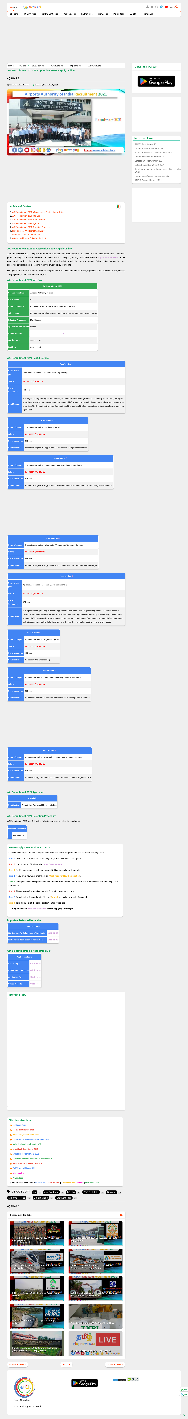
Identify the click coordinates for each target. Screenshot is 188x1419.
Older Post (115, 1364)
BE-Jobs (22, 65)
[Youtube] (166, 7)
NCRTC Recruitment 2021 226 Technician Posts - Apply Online (36, 1266)
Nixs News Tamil (92, 1183)
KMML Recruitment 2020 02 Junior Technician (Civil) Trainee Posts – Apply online (35, 1349)
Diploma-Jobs (76, 65)
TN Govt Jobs (30, 14)
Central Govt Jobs (50, 14)
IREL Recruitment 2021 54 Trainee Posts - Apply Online (35, 1294)
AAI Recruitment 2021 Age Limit (26, 223)
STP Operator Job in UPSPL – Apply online (91, 1350)
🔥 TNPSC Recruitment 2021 (22, 1130)
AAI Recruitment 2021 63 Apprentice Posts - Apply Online (38, 212)
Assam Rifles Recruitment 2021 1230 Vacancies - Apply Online (36, 1239)
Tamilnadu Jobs (53, 1183)
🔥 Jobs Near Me (17, 1173)
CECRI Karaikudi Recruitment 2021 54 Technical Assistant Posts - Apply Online (94, 1294)
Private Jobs (149, 14)
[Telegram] (161, 7)
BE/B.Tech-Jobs (39, 65)
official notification (37, 908)
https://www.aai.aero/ (108, 257)
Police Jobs (118, 14)
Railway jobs (87, 14)
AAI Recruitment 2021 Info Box (26, 216)
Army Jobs (103, 14)
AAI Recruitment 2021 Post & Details (28, 219)
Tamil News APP (68, 1183)
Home (15, 14)
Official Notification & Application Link (29, 238)
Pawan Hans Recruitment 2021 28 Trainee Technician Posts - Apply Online (92, 1266)
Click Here (35, 963)
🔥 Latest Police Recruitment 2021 (24, 1154)
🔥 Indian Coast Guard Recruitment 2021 (27, 1164)
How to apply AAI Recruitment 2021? (29, 231)
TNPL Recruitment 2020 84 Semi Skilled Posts (93, 1323)
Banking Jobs (69, 14)
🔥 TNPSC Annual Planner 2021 (23, 1168)
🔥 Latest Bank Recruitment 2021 (24, 1149)
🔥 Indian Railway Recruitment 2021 (25, 1144)
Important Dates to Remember (26, 234)
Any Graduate (94, 65)
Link (64, 333)
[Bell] (147, 7)
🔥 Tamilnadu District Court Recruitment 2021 (29, 1140)
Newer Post (17, 1364)
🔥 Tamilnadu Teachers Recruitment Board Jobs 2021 (32, 1159)
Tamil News (40, 1183)
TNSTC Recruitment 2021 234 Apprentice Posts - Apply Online (94, 1239)
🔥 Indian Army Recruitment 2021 (24, 1135)
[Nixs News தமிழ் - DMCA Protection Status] (119, 1380)
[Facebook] (152, 7)
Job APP (80, 1183)
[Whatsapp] (156, 7)
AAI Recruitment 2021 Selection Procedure (31, 227)
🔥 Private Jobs (16, 1178)
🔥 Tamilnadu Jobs (18, 1125)
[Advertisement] (89, 40)
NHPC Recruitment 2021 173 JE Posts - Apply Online (34, 1321)
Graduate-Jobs (58, 65)
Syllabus (133, 14)
